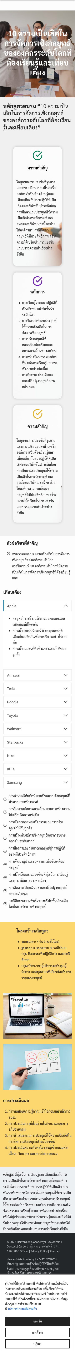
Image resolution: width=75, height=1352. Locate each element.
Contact (12, 1246)
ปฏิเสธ (37, 1344)
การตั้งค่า (37, 1332)
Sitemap (54, 1251)
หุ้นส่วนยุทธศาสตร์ (41, 1246)
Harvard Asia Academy (31, 1242)
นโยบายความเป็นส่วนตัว (22, 1309)
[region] (37, 1313)
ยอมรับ (37, 1321)
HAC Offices (21, 1251)
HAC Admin (53, 1242)
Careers (23, 1246)
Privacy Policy (39, 1251)
